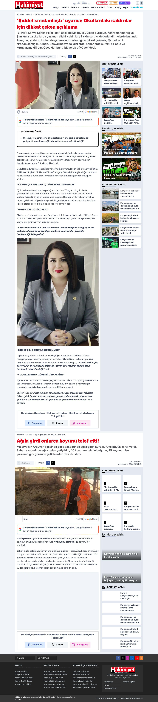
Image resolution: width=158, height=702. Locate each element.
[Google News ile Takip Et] (91, 112)
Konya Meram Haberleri (84, 677)
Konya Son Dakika (23, 684)
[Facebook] (118, 658)
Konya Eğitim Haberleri (54, 681)
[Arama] (137, 3)
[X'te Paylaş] (74, 56)
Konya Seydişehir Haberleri (85, 684)
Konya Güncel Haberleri (54, 687)
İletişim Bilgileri (129, 681)
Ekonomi (75, 7)
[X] (123, 658)
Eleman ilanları (98, 7)
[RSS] (141, 658)
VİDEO (115, 3)
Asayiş (118, 7)
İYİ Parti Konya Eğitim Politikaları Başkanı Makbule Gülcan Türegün (36, 56)
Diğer (126, 7)
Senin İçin (126, 3)
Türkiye (29, 435)
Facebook (37, 423)
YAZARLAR (103, 3)
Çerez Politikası (110, 688)
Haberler (20, 14)
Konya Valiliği (20, 671)
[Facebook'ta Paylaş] (70, 56)
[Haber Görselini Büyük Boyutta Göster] (57, 85)
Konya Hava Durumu (24, 677)
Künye (106, 685)
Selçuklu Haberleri (81, 671)
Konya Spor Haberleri (53, 677)
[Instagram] (127, 658)
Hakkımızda (108, 681)
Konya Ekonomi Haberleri (55, 674)
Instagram (82, 423)
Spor (110, 7)
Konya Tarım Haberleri (54, 684)
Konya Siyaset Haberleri (54, 671)
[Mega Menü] (141, 3)
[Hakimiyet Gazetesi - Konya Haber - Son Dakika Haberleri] (123, 670)
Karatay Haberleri (81, 674)
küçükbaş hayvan (25, 463)
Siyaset (85, 7)
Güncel (65, 7)
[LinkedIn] (132, 658)
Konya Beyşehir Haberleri (84, 687)
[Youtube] (137, 658)
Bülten (25, 112)
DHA (26, 519)
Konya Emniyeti (22, 674)
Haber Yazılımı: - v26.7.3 (119, 698)
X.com (59, 423)
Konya (56, 7)
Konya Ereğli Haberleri (83, 681)
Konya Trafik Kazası (23, 681)
